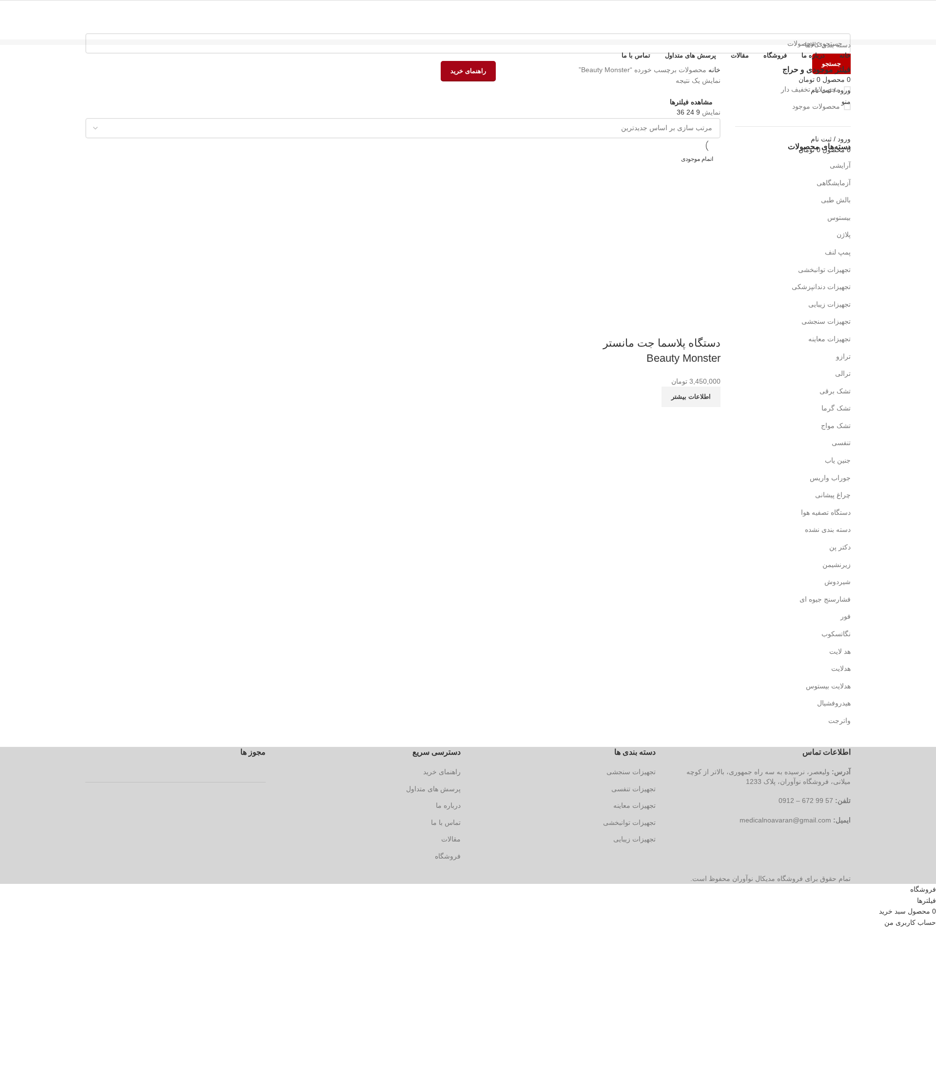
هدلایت (841, 668)
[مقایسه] (708, 324)
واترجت (839, 720)
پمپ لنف (838, 252)
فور (845, 616)
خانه (713, 70)
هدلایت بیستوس (828, 686)
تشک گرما (836, 408)
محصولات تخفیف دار (810, 89)
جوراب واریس (830, 478)
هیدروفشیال (834, 703)
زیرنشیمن (836, 564)
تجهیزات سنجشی (826, 321)
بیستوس (839, 217)
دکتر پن (840, 547)
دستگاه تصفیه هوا (826, 512)
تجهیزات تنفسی (633, 789)
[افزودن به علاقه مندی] (656, 324)
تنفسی (841, 443)
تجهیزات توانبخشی (824, 270)
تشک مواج (836, 426)
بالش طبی (836, 200)
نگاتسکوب (836, 634)
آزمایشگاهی (834, 183)
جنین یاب (838, 460)
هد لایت (840, 651)
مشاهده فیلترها (691, 101)
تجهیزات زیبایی (829, 304)
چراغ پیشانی (833, 495)
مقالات (451, 839)
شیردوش (837, 582)
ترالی (843, 373)
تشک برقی (835, 391)
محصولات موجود (816, 106)
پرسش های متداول (433, 789)
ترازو (843, 356)
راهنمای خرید (442, 772)
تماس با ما (446, 822)
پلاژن (844, 234)
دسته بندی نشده (828, 529)
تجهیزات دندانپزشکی (821, 287)
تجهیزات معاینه (829, 339)
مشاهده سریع (682, 324)
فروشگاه (448, 856)
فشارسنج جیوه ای (825, 599)
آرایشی (840, 165)
